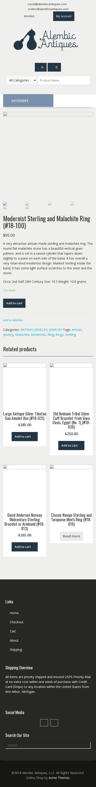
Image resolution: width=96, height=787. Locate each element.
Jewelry (8, 334)
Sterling (70, 334)
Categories (19, 100)
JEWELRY (55, 330)
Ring (51, 334)
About (14, 640)
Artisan (77, 330)
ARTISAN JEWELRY (33, 330)
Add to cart (14, 303)
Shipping (16, 649)
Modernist (38, 334)
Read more (71, 536)
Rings (59, 334)
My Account (63, 16)
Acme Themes (59, 778)
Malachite (22, 334)
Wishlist (29, 16)
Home (14, 613)
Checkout (16, 622)
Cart (13, 631)
